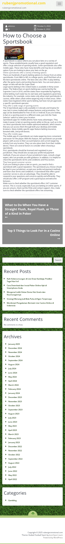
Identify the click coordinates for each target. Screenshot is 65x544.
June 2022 (12, 471)
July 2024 (12, 368)
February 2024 (14, 389)
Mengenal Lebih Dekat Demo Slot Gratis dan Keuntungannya (26, 293)
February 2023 (14, 438)
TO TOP (33, 512)
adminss (11, 26)
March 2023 (13, 434)
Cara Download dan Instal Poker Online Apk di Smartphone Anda (27, 286)
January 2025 (14, 344)
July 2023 (12, 417)
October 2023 (14, 405)
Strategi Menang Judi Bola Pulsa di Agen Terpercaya (29, 299)
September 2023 (15, 409)
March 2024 (13, 385)
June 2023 (12, 422)
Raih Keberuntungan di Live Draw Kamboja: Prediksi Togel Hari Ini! (29, 280)
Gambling (12, 500)
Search (5, 255)
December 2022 (15, 446)
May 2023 (12, 426)
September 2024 (15, 360)
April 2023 (12, 430)
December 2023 (15, 397)
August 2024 (13, 364)
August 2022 (13, 463)
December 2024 (15, 348)
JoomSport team (56, 535)
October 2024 (14, 356)
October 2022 (14, 454)
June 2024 (12, 372)
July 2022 (12, 467)
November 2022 (15, 450)
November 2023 (15, 401)
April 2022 (12, 479)
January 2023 (14, 442)
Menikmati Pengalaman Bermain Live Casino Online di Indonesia (30, 304)
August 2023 (13, 413)
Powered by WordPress (53, 537)
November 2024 (15, 352)
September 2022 (15, 459)
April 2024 (12, 381)
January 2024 (14, 393)
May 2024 (12, 377)
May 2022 (12, 475)
